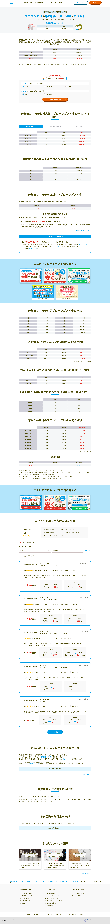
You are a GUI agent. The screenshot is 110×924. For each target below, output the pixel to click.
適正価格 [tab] (55, 126)
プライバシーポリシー (47, 915)
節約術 (60, 2)
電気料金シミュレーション (27, 896)
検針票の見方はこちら (82, 230)
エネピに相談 (33, 249)
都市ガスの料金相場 (50, 903)
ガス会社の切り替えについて (77, 893)
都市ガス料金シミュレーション (53, 901)
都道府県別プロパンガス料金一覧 (46, 881)
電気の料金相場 (24, 898)
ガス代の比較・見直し (51, 893)
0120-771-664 (80, 3)
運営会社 (35, 915)
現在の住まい (29, 94)
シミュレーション (51, 2)
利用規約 (58, 915)
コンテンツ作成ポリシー (70, 915)
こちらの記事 (66, 759)
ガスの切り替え (39, 2)
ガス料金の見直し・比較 (31, 881)
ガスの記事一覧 (49, 905)
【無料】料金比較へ (55, 99)
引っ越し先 (49, 94)
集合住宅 (49, 86)
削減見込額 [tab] (79, 126)
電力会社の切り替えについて (77, 896)
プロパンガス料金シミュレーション (54, 896)
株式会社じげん (14, 919)
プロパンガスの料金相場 (51, 898)
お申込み (95, 3)
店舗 (69, 86)
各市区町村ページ (46, 757)
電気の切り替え (28, 2)
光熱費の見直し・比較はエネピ (16, 881)
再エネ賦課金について (26, 901)
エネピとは (27, 915)
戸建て (27, 86)
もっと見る (55, 732)
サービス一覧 (21, 919)
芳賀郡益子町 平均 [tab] (31, 126)
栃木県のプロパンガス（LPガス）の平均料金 (67, 881)
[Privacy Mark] (86, 920)
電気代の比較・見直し (26, 893)
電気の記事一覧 (24, 903)
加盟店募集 (83, 915)
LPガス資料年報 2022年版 (33, 763)
